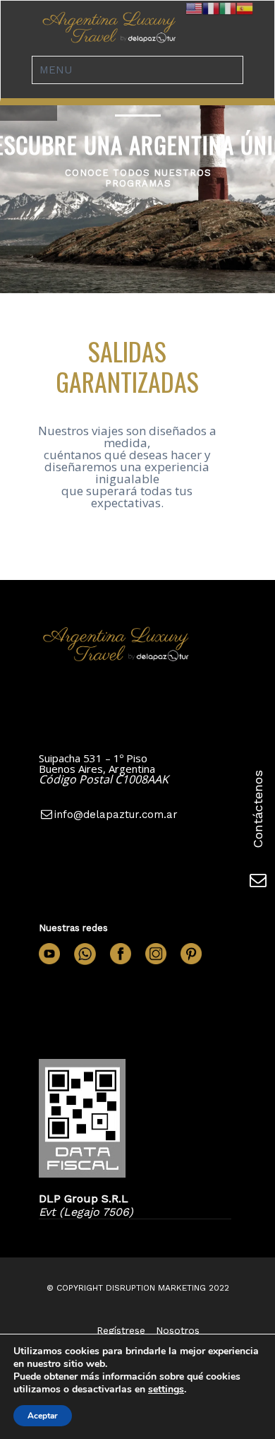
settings (166, 1389)
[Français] (210, 7)
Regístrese (121, 1330)
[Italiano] (227, 7)
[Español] (244, 7)
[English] (193, 7)
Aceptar (43, 1415)
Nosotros (178, 1330)
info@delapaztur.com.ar (116, 814)
